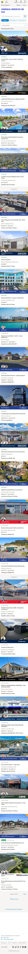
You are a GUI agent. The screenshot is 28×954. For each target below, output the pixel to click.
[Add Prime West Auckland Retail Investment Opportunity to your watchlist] (26, 110)
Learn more (6, 937)
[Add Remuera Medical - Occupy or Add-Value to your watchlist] (26, 270)
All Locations (13, 20)
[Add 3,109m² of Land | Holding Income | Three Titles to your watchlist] (26, 149)
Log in (25, 2)
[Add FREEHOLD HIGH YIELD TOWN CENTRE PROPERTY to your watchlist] (26, 698)
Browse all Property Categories (14, 909)
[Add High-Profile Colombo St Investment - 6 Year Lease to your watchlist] (26, 775)
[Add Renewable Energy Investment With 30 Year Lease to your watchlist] (26, 853)
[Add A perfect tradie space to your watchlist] (26, 620)
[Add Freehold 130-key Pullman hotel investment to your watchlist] (26, 386)
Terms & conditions (22, 942)
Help (9, 942)
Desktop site (3, 942)
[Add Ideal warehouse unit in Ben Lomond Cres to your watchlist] (26, 500)
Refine (5, 20)
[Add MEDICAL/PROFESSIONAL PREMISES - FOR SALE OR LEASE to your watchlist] (26, 658)
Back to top (15, 899)
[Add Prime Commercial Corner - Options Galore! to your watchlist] (26, 348)
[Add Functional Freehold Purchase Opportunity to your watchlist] (26, 539)
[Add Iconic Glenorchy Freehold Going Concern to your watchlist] (26, 815)
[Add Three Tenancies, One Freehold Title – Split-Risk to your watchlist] (26, 192)
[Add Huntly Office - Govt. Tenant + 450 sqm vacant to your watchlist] (26, 32)
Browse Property (5, 5)
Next (25, 894)
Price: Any (22, 20)
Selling (18, 5)
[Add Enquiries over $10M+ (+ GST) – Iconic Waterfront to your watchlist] (26, 309)
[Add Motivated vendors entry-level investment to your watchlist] (26, 424)
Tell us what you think (8, 939)
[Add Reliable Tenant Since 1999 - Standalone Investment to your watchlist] (26, 580)
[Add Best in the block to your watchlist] (26, 232)
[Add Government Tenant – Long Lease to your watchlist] (26, 737)
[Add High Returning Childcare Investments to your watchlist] (26, 462)
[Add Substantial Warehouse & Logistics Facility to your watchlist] (26, 71)
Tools (24, 5)
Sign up (20, 2)
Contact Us (14, 942)
